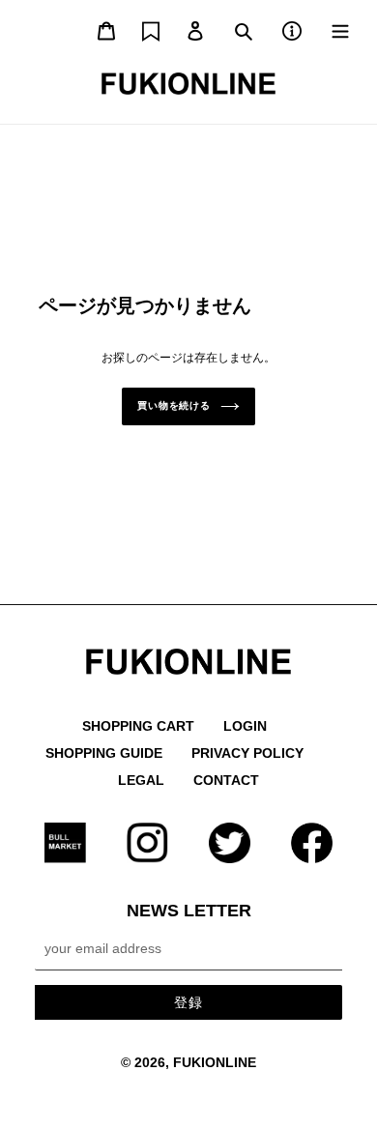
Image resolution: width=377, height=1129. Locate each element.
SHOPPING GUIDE (103, 753)
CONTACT (226, 780)
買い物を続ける (174, 405)
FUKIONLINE (214, 1062)
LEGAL (141, 780)
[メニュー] (340, 29)
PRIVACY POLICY (247, 753)
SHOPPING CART (138, 726)
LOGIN (245, 726)
